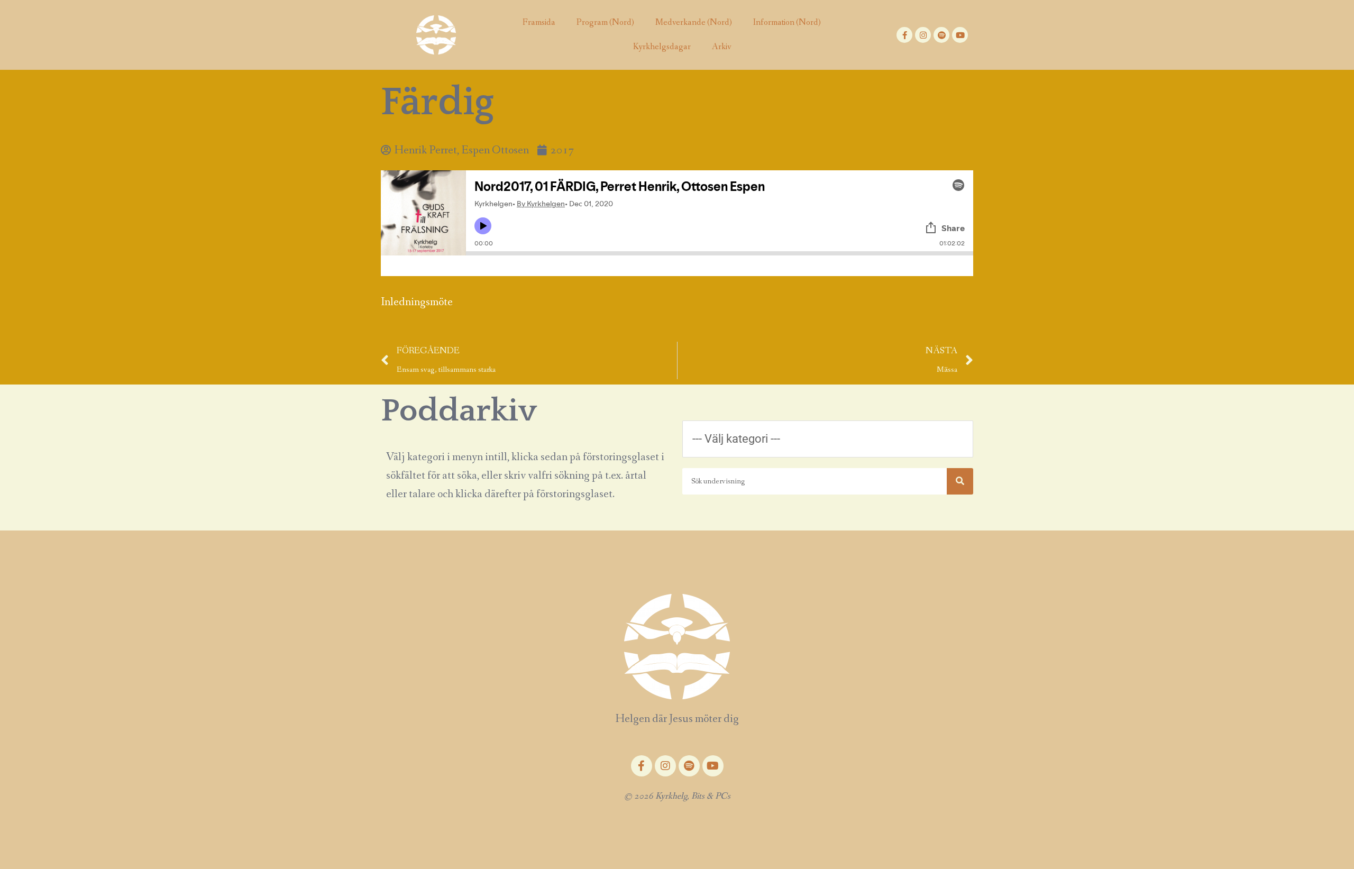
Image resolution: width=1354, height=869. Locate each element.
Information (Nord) (787, 22)
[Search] (960, 481)
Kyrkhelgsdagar (662, 47)
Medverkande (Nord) (693, 22)
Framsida (539, 22)
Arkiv (721, 47)
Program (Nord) (605, 22)
